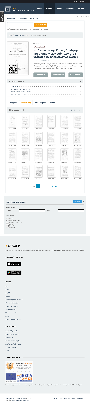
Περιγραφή (13, 103)
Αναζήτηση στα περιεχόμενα (18, 29)
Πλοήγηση (11, 18)
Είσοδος (82, 1)
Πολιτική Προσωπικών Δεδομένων (64, 398)
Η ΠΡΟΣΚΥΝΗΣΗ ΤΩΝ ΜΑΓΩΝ (21, 89)
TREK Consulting (17, 400)
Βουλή (7, 293)
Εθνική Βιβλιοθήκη (12, 303)
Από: (9, 210)
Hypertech (26, 400)
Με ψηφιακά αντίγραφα (39, 29)
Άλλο (7, 350)
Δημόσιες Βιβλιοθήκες (13, 319)
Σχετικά (52, 103)
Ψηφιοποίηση (26, 103)
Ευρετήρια (34, 18)
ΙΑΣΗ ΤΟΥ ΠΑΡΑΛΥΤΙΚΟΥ (19, 94)
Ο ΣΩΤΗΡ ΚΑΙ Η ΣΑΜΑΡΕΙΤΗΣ (21, 91)
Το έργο (81, 9)
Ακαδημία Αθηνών (11, 306)
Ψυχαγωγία (70, 9)
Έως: (48, 210)
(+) (86, 16)
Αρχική (39, 9)
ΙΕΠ (6, 286)
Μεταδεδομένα (40, 103)
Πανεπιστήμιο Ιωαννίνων (14, 299)
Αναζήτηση (22, 18)
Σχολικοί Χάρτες (11, 347)
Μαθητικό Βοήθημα (12, 334)
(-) (88, 16)
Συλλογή (49, 9)
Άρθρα (59, 9)
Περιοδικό (9, 337)
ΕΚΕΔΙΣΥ (8, 296)
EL (75, 1)
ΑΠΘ (7, 316)
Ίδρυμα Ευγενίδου (11, 313)
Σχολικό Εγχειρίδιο (21, 35)
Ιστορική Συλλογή (23, 9)
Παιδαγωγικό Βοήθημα (13, 341)
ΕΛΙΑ (10, 35)
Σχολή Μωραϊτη (10, 309)
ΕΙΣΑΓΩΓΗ (14, 86)
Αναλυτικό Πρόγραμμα (13, 344)
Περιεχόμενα (17, 81)
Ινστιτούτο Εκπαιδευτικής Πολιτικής (15, 398)
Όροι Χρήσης (81, 398)
